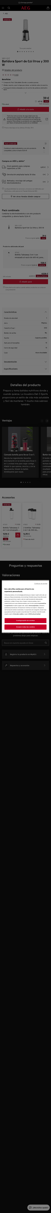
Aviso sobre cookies (18, 614)
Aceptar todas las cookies (25, 627)
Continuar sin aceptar (40, 583)
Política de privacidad (34, 614)
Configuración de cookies (25, 620)
